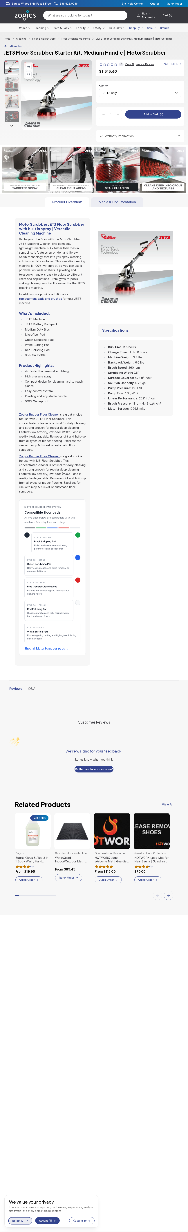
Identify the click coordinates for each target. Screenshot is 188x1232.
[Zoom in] (29, 67)
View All (167, 813)
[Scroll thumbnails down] (12, 126)
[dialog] (51, 1211)
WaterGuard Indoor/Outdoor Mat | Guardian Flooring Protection (69, 868)
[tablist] (94, 210)
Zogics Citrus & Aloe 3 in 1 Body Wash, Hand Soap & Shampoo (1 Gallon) (31, 868)
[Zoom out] (29, 74)
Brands (164, 27)
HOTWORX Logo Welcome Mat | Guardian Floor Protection (111, 868)
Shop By (134, 27)
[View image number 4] (11, 118)
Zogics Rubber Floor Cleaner (39, 423)
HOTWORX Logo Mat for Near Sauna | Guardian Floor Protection (151, 868)
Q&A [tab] (31, 697)
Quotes (155, 3)
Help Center (135, 3)
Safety (97, 27)
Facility (81, 27)
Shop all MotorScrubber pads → (46, 657)
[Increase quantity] (118, 114)
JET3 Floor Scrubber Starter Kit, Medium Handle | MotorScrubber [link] (134, 38)
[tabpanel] (94, 444)
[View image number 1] (11, 67)
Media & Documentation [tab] (117, 210)
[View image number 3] (11, 101)
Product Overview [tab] (67, 210)
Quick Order (174, 3)
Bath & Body (61, 27)
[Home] (25, 15)
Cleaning (40, 27)
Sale (150, 27)
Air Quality (115, 27)
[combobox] (140, 93)
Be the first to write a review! (94, 777)
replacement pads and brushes (41, 307)
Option (104, 85)
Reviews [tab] (15, 697)
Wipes (23, 27)
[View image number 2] (11, 84)
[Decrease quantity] (103, 114)
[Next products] (168, 904)
